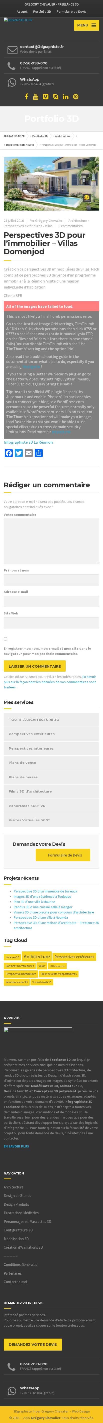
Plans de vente (22, 763)
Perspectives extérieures (19, 144)
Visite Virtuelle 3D (41, 982)
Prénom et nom (16, 570)
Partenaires (13, 1273)
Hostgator (31, 366)
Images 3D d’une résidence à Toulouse (42, 896)
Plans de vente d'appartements (58, 974)
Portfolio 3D (42, 11)
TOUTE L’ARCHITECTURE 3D (34, 720)
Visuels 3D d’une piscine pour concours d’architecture (54, 912)
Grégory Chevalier (55, 1411)
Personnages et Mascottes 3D (27, 1221)
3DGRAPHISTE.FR (14, 136)
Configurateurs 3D (18, 1230)
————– (11, 1256)
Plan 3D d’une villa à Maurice (34, 901)
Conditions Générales (20, 1264)
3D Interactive (57, 966)
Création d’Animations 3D (23, 1247)
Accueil (22, 11)
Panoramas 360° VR (27, 806)
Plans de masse (23, 777)
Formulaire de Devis (71, 11)
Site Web (11, 613)
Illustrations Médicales (21, 1212)
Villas (48, 226)
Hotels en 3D (12, 957)
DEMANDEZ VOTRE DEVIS (33, 1344)
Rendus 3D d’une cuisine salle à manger (43, 907)
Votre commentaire (20, 514)
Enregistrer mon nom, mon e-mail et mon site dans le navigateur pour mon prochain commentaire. (47, 651)
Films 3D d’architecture (30, 791)
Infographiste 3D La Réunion (28, 442)
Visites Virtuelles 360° (29, 820)
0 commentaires (70, 226)
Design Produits (16, 1204)
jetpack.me (61, 431)
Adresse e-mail (16, 591)
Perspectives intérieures (31, 748)
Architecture (62, 136)
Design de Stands (17, 1195)
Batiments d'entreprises (20, 966)
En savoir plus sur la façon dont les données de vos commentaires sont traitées (50, 681)
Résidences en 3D (17, 982)
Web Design (81, 1411)
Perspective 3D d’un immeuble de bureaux (45, 891)
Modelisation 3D (16, 1238)
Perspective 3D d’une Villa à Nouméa (41, 917)
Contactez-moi (15, 1281)
